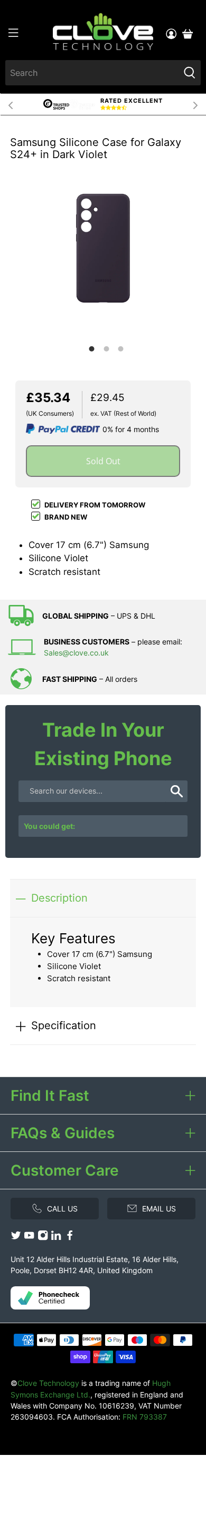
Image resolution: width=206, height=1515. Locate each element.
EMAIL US (159, 1208)
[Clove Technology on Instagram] (43, 1237)
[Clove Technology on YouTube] (29, 1237)
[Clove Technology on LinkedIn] (56, 1237)
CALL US (62, 1208)
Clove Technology (48, 1383)
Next (195, 104)
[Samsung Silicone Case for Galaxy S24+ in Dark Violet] (103, 248)
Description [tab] (59, 897)
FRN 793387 (145, 1416)
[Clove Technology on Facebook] (69, 1237)
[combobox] (92, 72)
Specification (63, 1025)
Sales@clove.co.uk (76, 652)
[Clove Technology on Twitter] (16, 1237)
